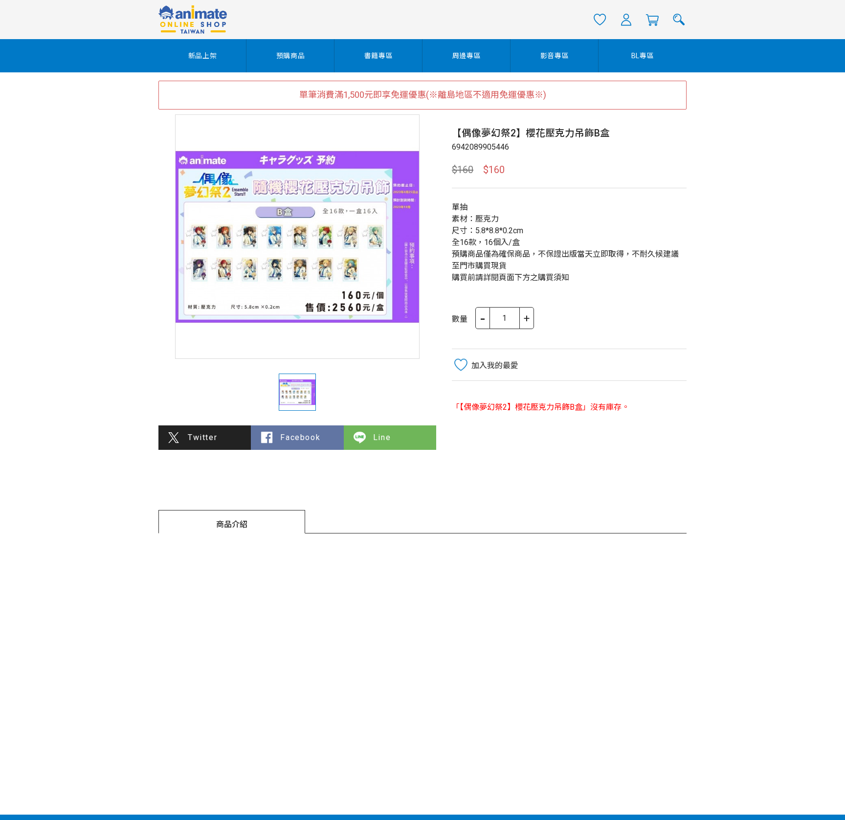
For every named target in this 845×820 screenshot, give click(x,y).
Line (382, 437)
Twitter (202, 437)
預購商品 (290, 56)
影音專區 (554, 56)
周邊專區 (466, 56)
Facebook (300, 437)
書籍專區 (378, 56)
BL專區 (642, 56)
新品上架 (202, 56)
